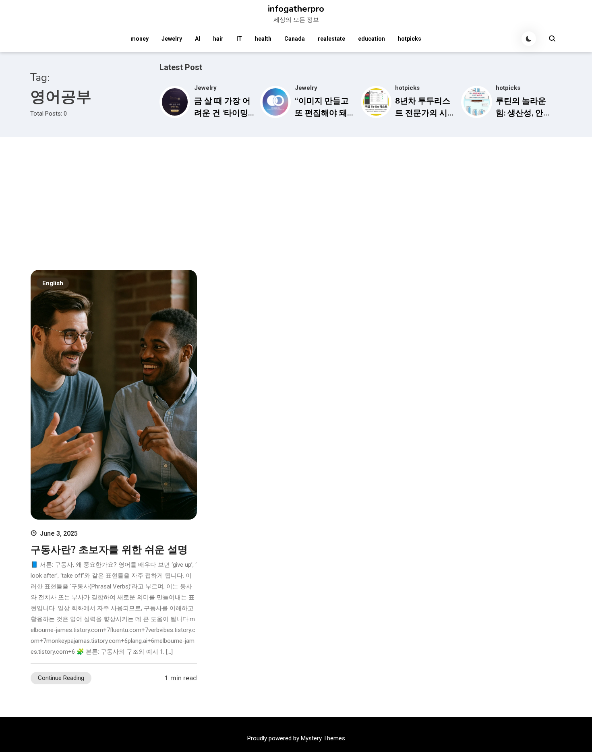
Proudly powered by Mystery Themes (296, 738)
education (371, 38)
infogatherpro (296, 8)
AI (197, 38)
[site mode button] (529, 38)
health (263, 38)
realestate (331, 38)
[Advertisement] (296, 197)
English (52, 283)
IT (239, 38)
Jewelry (171, 38)
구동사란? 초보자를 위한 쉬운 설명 (109, 550)
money (139, 38)
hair (218, 38)
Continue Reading (61, 678)
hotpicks (409, 38)
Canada (294, 38)
